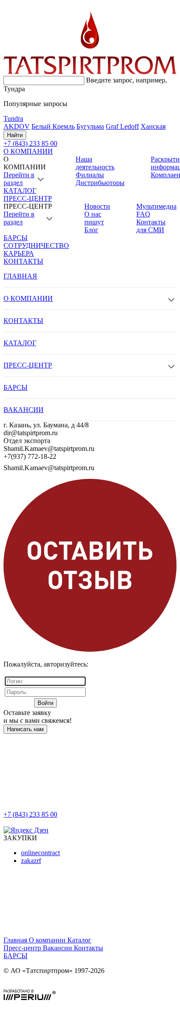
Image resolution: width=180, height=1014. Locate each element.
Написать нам (25, 729)
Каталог (79, 940)
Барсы (15, 955)
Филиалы (90, 175)
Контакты (88, 948)
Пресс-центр (23, 948)
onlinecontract (40, 852)
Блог (91, 230)
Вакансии (58, 948)
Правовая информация (37, 985)
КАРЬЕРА (18, 253)
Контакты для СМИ (151, 226)
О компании (48, 940)
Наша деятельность (95, 163)
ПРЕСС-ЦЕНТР (27, 198)
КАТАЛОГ (19, 190)
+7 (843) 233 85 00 (30, 814)
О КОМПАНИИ (28, 151)
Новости (97, 206)
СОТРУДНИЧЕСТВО (36, 245)
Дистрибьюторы (100, 182)
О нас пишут (94, 218)
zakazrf (31, 860)
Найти (15, 135)
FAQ (143, 214)
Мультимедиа (156, 206)
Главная (16, 940)
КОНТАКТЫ (23, 261)
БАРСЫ (15, 237)
